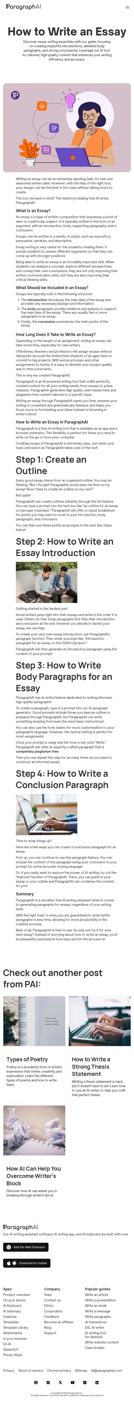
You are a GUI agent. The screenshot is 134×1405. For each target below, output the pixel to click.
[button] (128, 5)
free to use (63, 930)
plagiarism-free (27, 394)
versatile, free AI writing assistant (65, 900)
